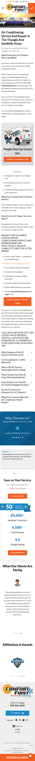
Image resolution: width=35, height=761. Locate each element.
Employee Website (17, 752)
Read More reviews (17, 553)
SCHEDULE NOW (18, 757)
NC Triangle (15, 713)
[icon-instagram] (27, 721)
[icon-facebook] (16, 721)
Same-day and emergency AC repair (17, 263)
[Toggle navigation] (3, 8)
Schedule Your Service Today (17, 159)
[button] (12, 437)
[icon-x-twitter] (20, 721)
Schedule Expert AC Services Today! (17, 301)
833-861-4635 (17, 705)
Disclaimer (7, 750)
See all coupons (17, 496)
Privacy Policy (17, 750)
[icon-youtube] (23, 721)
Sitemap (25, 750)
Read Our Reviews (22, 1)
